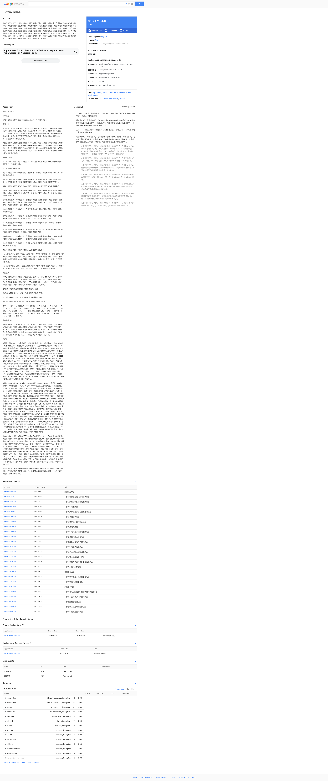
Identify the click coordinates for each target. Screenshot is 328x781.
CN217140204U (10, 572)
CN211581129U (10, 587)
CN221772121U (10, 582)
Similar (125, 30)
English (104, 37)
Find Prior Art (112, 30)
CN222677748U (10, 537)
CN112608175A (10, 497)
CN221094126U (10, 567)
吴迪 (96, 40)
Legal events (96, 93)
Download (120, 689)
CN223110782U (10, 527)
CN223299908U (10, 522)
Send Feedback (146, 777)
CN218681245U (10, 517)
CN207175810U (10, 557)
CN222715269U (10, 562)
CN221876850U (10, 597)
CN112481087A (10, 512)
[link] (10, 698)
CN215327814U (10, 502)
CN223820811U (10, 552)
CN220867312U (10, 612)
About (135, 777)
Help (194, 777)
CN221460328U (10, 602)
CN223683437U (10, 542)
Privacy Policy (184, 777)
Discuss (122, 99)
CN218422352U (10, 577)
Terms (173, 777)
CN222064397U (10, 532)
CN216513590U (10, 507)
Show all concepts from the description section (21, 762)
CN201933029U (10, 492)
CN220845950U (10, 547)
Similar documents (109, 93)
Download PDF (96, 30)
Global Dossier (112, 99)
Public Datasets (161, 777)
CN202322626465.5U (12, 635)
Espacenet (103, 99)
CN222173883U (10, 607)
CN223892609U (10, 592)
